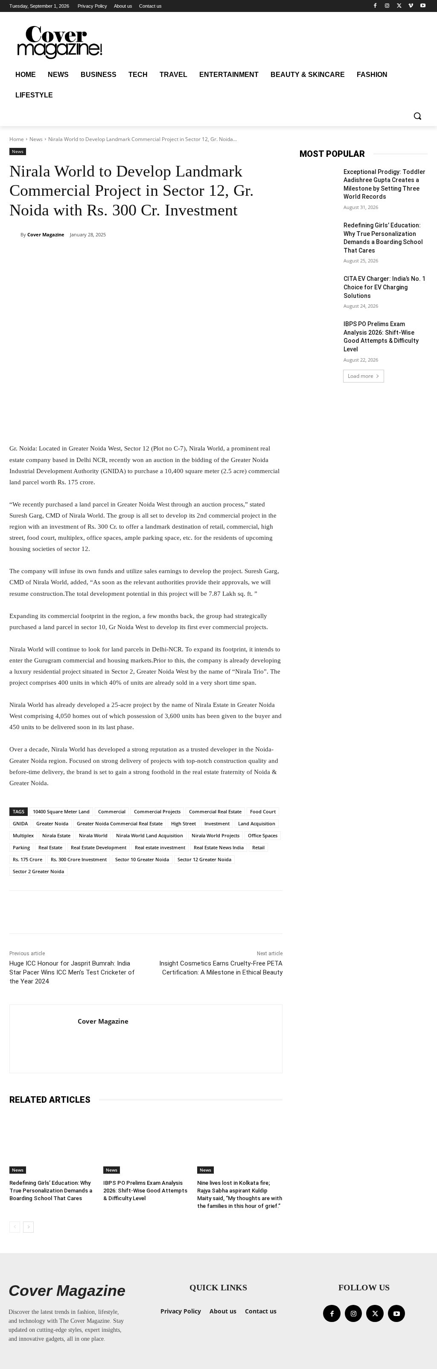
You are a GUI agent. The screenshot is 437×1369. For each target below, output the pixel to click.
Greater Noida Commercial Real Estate (120, 823)
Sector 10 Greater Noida (142, 859)
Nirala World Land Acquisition (149, 835)
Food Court (263, 811)
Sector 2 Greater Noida (38, 871)
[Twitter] (399, 6)
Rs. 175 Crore (27, 859)
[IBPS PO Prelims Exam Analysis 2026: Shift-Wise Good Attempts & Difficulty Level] (146, 1144)
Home (16, 139)
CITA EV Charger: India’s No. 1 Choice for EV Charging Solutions (384, 287)
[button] (417, 116)
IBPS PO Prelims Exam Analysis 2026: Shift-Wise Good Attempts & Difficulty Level (145, 1190)
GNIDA (20, 823)
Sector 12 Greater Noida (204, 859)
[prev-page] (14, 1227)
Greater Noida (52, 823)
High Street (183, 823)
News (36, 139)
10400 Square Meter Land (61, 811)
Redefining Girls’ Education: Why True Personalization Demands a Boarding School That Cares (50, 1190)
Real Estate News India (219, 847)
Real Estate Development (98, 847)
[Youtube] (423, 6)
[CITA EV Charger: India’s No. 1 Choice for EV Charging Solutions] (319, 288)
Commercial (111, 811)
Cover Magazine (45, 234)
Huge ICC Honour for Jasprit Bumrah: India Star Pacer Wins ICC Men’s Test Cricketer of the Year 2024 (72, 972)
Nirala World (93, 835)
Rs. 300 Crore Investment (79, 859)
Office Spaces (262, 835)
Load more (360, 376)
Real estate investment (160, 847)
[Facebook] (375, 6)
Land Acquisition (256, 823)
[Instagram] (387, 6)
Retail (258, 847)
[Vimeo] (411, 6)
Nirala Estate (56, 835)
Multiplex (23, 835)
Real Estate (50, 847)
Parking (21, 847)
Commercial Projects (157, 811)
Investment (217, 823)
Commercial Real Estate (215, 811)
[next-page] (28, 1227)
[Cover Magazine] (14, 234)
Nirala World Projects (215, 835)
